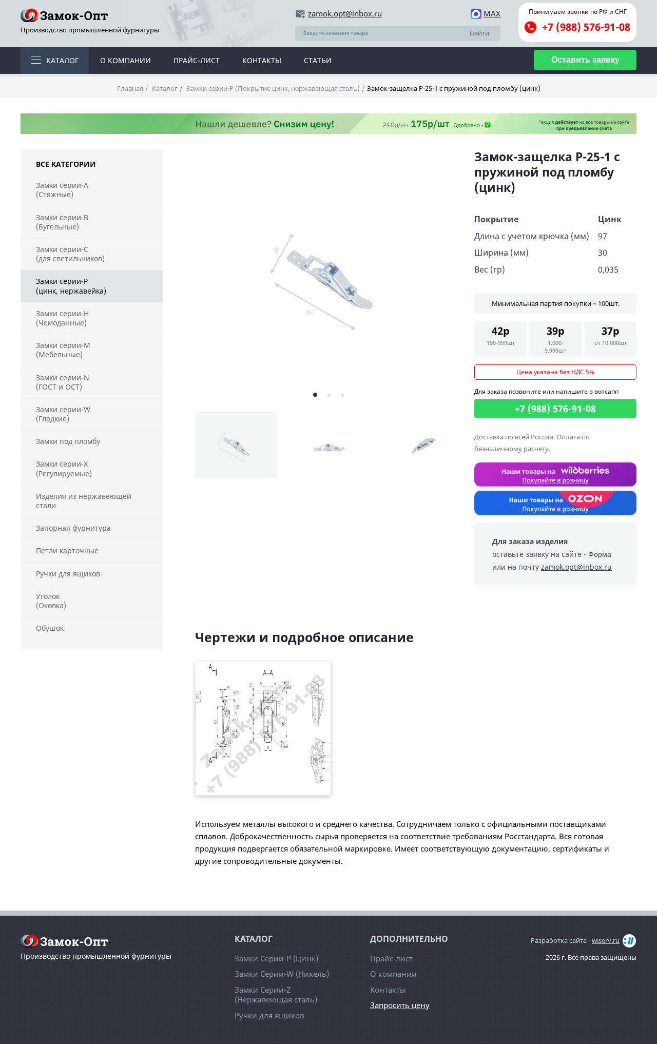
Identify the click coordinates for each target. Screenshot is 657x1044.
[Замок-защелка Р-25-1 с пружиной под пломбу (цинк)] (328, 275)
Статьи (318, 60)
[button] (315, 395)
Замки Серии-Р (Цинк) (276, 958)
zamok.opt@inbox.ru (345, 13)
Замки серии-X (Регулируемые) (64, 468)
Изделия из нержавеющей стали (83, 500)
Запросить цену (400, 1005)
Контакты (261, 60)
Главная (130, 88)
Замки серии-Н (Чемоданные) (62, 317)
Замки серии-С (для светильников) (70, 253)
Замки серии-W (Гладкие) (63, 413)
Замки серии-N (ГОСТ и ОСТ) (62, 382)
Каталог (62, 60)
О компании (125, 60)
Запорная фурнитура (73, 528)
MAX (492, 13)
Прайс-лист (196, 60)
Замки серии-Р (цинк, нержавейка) (71, 285)
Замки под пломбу (68, 441)
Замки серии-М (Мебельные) (63, 349)
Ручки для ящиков (68, 573)
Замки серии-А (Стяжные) (62, 189)
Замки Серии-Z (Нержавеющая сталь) (276, 994)
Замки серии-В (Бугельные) (62, 221)
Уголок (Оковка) (51, 600)
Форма (599, 554)
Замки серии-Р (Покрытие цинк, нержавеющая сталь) (272, 88)
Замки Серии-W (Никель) (282, 974)
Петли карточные (67, 550)
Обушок (50, 628)
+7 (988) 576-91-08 (586, 27)
